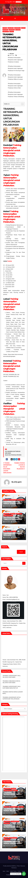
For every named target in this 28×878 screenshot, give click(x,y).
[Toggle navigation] (15, 18)
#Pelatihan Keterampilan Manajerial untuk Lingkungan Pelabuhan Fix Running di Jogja (16, 68)
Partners (23, 871)
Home (4, 871)
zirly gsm (12, 53)
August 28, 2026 (9, 796)
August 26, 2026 (9, 829)
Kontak (19, 871)
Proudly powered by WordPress (9, 865)
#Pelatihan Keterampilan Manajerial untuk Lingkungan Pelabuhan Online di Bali (15, 86)
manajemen (12, 513)
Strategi (11, 31)
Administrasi (6, 513)
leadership (13, 788)
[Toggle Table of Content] (21, 104)
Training (9, 261)
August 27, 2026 (9, 813)
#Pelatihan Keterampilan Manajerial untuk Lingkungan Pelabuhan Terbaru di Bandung (16, 94)
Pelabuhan (18, 29)
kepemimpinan (7, 788)
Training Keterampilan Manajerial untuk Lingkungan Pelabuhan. (12, 150)
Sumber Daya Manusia (8, 515)
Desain (9, 531)
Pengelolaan (5, 31)
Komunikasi (6, 806)
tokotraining (16, 506)
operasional (11, 29)
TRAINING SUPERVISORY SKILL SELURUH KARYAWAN (13, 794)
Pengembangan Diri (13, 499)
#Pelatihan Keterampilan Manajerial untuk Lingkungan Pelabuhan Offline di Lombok (15, 77)
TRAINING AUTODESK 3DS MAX (12, 534)
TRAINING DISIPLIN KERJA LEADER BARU (12, 503)
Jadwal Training (13, 871)
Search (4, 547)
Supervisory (6, 823)
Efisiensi (5, 499)
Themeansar (13, 867)
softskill (15, 790)
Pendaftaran (8, 874)
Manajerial (5, 29)
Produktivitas (21, 499)
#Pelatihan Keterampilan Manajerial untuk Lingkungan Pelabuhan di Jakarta (15, 60)
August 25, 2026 (9, 845)
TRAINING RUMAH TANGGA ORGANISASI (12, 518)
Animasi (5, 531)
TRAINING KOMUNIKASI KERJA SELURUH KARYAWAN (13, 810)
